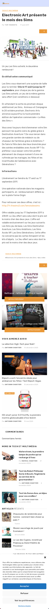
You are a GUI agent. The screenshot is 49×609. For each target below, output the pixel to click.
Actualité (9, 356)
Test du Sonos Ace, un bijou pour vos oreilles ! (33, 494)
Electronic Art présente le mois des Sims (21, 258)
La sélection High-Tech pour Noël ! (18, 344)
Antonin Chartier (13, 348)
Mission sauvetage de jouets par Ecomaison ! (28, 529)
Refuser (24, 593)
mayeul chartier (29, 461)
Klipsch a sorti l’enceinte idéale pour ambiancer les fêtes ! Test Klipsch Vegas (21, 379)
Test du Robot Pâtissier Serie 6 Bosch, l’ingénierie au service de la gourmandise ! (32, 475)
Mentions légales (24, 606)
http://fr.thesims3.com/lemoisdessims (21, 205)
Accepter (24, 586)
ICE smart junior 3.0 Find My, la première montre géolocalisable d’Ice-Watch (21, 416)
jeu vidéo (42, 258)
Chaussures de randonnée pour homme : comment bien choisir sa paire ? (28, 517)
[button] (45, 557)
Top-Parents (11, 25)
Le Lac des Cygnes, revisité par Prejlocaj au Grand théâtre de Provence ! (27, 543)
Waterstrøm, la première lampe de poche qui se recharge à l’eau (31, 454)
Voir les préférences (24, 600)
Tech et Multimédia (10, 10)
